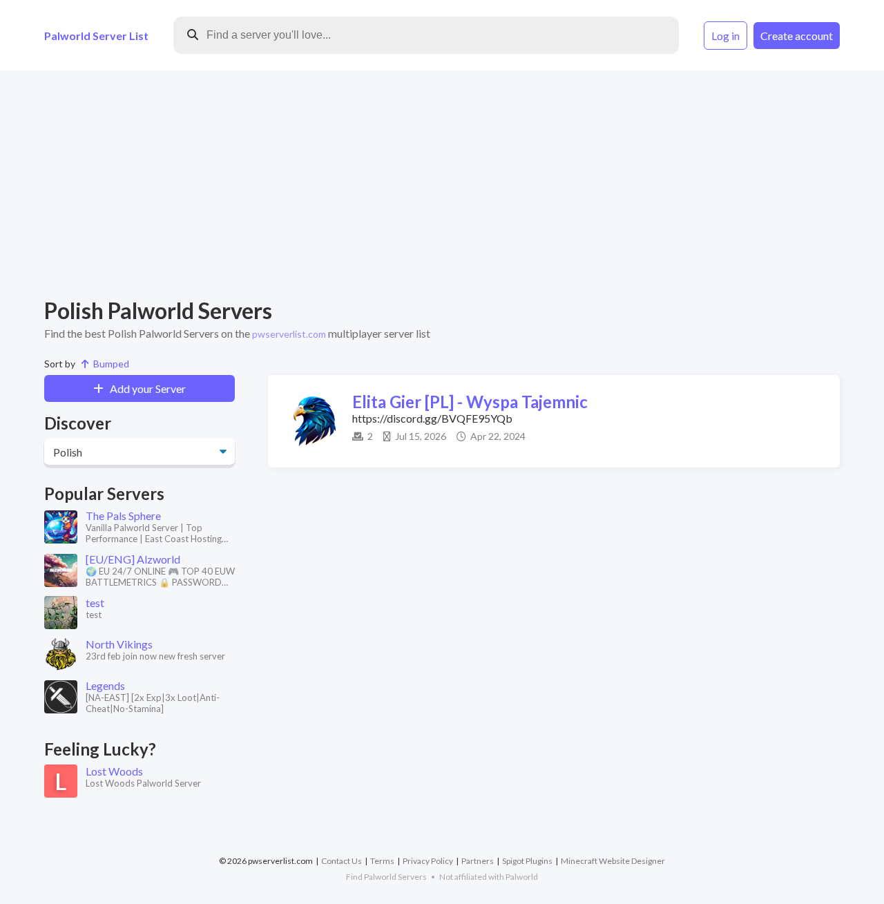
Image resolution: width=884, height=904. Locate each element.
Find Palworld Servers (386, 877)
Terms (382, 861)
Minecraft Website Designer (613, 861)
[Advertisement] (442, 183)
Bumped (109, 363)
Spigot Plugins (527, 861)
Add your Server (145, 388)
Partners (477, 861)
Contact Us (341, 861)
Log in (725, 35)
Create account (796, 35)
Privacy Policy (428, 861)
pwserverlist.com (289, 334)
